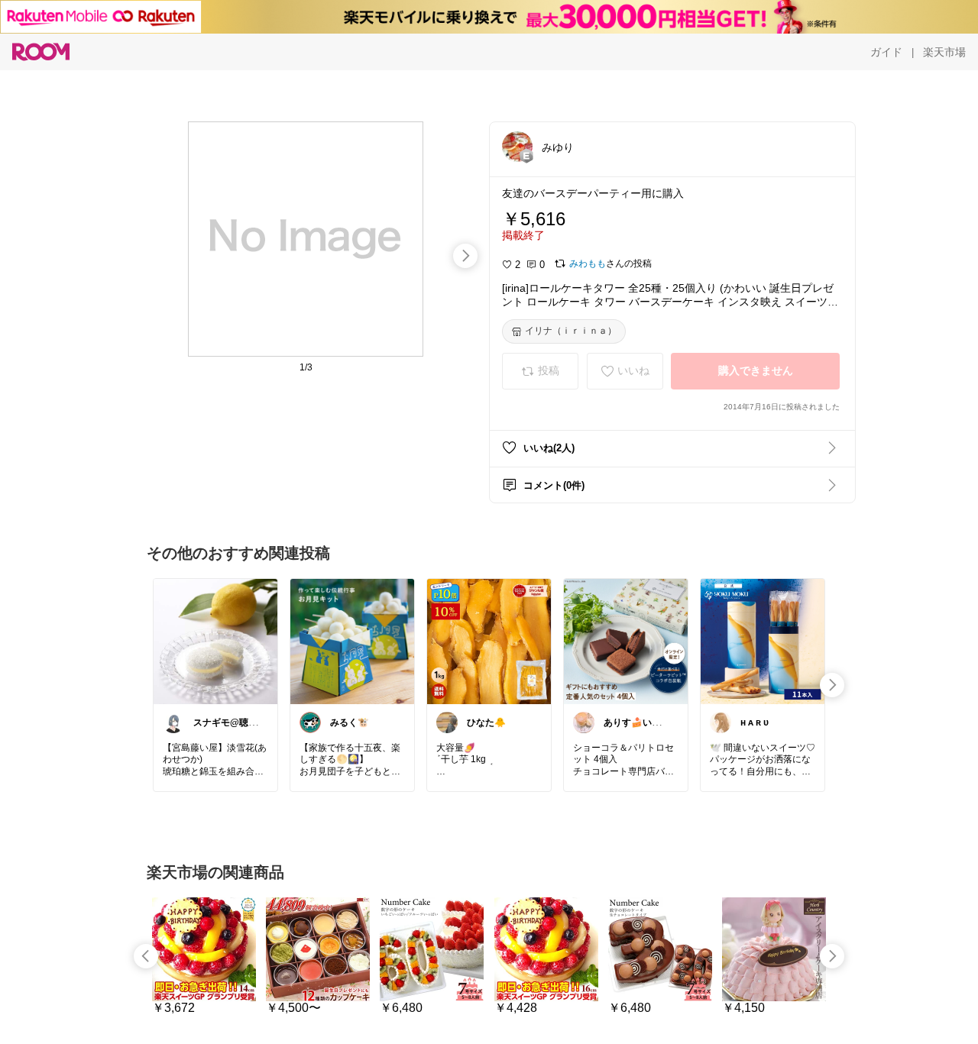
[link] (215, 641)
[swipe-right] (465, 256)
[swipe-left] (146, 956)
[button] (517, 146)
